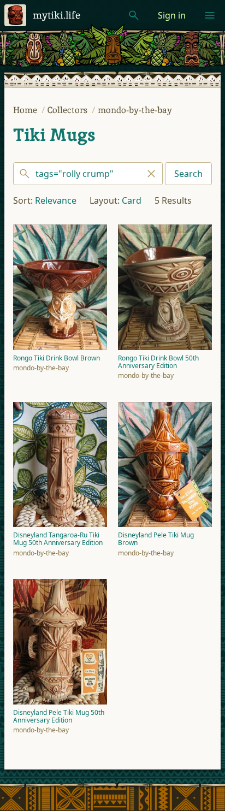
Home (26, 110)
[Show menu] (210, 15)
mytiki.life (56, 15)
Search (188, 174)
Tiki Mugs (54, 134)
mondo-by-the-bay (135, 110)
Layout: (105, 200)
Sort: (23, 200)
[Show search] (134, 15)
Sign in (172, 15)
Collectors (69, 110)
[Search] (88, 173)
